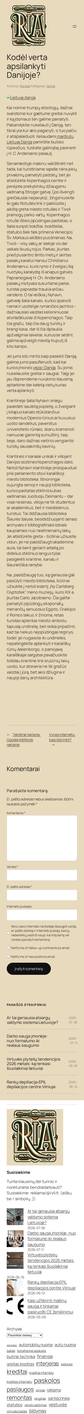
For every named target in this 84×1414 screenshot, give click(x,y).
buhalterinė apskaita (31, 1351)
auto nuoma (65, 1344)
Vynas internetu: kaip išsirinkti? (62, 737)
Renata (25, 86)
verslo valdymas (35, 1405)
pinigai (40, 1390)
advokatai (12, 1345)
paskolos (47, 1380)
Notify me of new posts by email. (33, 956)
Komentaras (16, 813)
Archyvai (14, 1329)
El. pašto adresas (19, 886)
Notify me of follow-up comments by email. (40, 948)
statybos (14, 1404)
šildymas (37, 1411)
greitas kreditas (20, 1363)
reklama (54, 1389)
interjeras (47, 1363)
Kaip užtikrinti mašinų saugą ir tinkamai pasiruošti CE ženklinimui (50, 1306)
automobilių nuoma (36, 1344)
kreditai (17, 1371)
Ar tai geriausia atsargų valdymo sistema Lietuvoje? (32, 1020)
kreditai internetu (41, 1373)
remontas (19, 1397)
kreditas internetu (19, 1381)
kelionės (66, 1364)
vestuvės (58, 1404)
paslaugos (20, 1389)
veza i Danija (44, 367)
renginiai (40, 1398)
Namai (50, 86)
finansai (45, 1356)
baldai (11, 1351)
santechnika (59, 1398)
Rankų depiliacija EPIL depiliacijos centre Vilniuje (31, 1084)
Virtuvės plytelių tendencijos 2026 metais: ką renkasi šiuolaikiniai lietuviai (33, 1063)
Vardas (12, 867)
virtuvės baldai (17, 1411)
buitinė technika (21, 1356)
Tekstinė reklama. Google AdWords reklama (24, 739)
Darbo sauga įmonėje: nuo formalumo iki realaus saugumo (27, 1040)
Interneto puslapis (19, 906)
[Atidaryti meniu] (74, 26)
